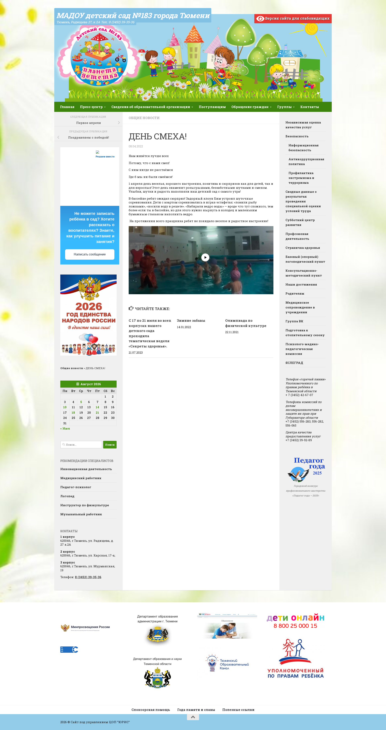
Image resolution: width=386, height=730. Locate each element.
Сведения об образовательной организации (150, 107)
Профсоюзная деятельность (297, 236)
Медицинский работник (80, 478)
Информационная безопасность (303, 147)
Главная (67, 107)
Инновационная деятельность (86, 469)
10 (65, 407)
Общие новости (144, 118)
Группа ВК (294, 321)
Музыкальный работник (81, 514)
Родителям (294, 293)
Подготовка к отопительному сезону (305, 332)
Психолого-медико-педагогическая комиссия (302, 349)
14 (97, 407)
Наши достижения (301, 284)
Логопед (67, 496)
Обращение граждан (250, 107)
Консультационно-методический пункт (303, 273)
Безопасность (297, 136)
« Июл (65, 428)
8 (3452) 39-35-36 (88, 577)
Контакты (309, 107)
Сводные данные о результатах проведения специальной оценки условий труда (303, 201)
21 (97, 412)
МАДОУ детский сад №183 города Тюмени (132, 15)
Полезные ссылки (238, 710)
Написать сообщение (90, 254)
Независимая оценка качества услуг (303, 124)
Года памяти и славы (196, 710)
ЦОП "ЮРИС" (119, 722)
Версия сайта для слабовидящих (297, 18)
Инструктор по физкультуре (84, 505)
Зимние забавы (191, 320)
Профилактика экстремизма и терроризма (301, 178)
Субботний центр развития (300, 222)
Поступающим (212, 107)
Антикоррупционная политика (306, 161)
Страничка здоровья (302, 248)
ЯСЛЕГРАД (294, 363)
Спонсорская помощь (150, 710)
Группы (284, 107)
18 (73, 412)
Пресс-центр (91, 107)
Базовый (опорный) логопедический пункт (305, 259)
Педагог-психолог (75, 487)
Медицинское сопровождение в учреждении (300, 307)
